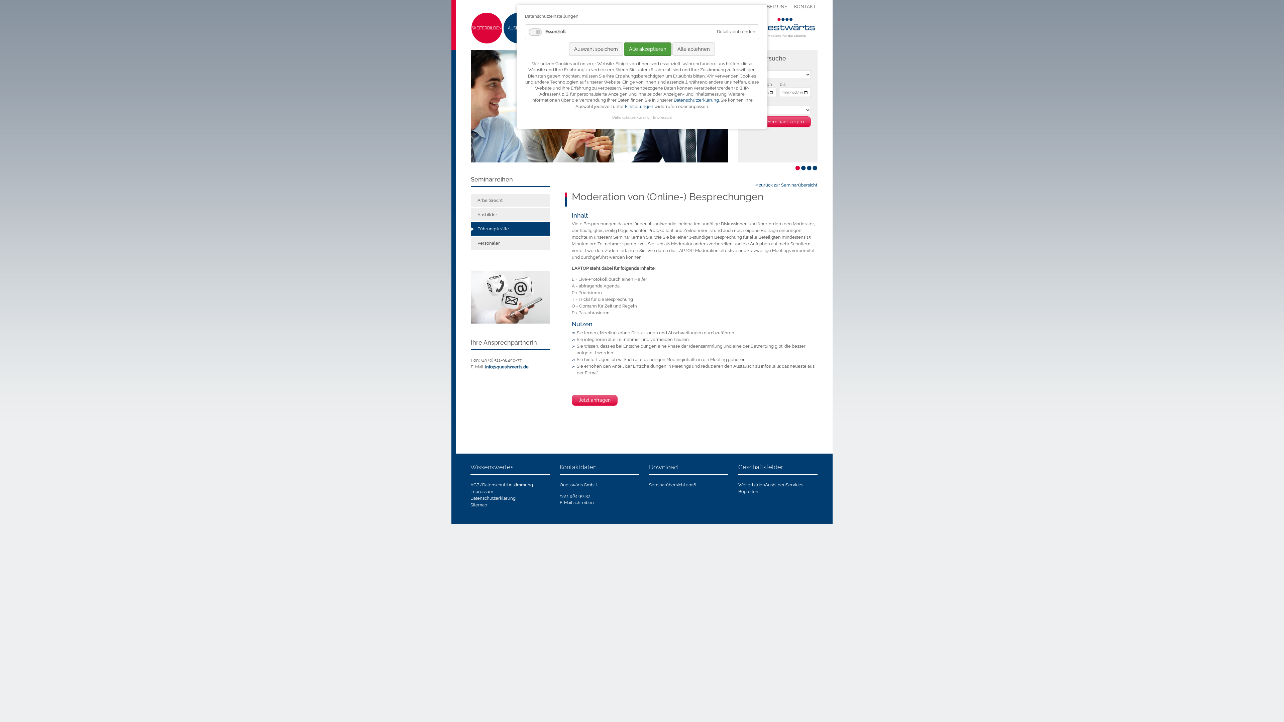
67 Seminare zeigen (782, 121)
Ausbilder (487, 214)
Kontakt (805, 6)
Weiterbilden (487, 28)
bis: (783, 84)
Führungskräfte (493, 228)
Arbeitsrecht (490, 200)
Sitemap (478, 504)
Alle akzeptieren (647, 49)
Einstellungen (639, 106)
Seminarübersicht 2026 (672, 484)
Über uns (775, 6)
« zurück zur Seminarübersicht (786, 185)
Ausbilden (775, 484)
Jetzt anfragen (595, 400)
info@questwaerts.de (507, 366)
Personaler (488, 243)
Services (794, 484)
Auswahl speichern (596, 49)
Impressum (481, 491)
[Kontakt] (510, 296)
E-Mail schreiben (577, 502)
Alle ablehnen (693, 49)
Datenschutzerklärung (493, 498)
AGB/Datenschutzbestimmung (501, 484)
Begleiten (748, 491)
